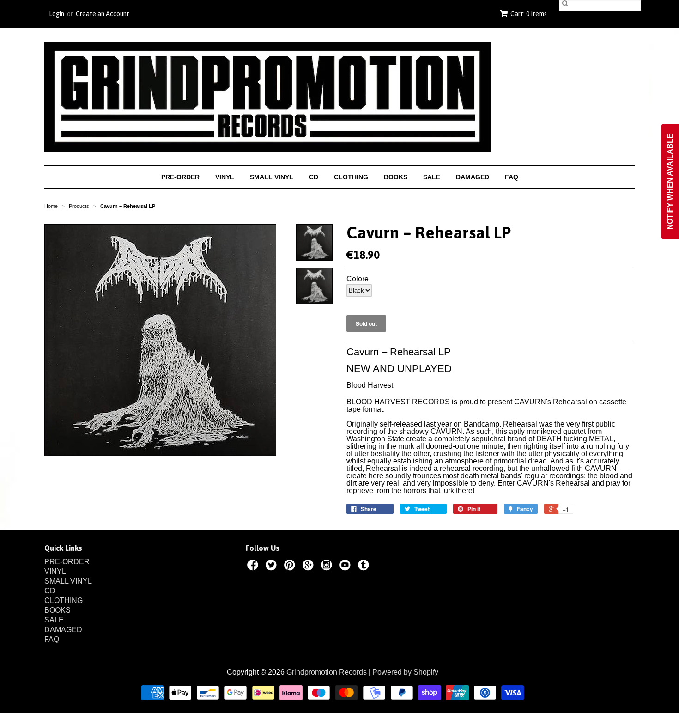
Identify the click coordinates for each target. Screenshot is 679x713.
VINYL (224, 177)
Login (56, 14)
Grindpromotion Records (326, 672)
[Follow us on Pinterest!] (291, 566)
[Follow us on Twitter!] (272, 566)
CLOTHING (351, 177)
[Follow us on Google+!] (309, 566)
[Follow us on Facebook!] (254, 566)
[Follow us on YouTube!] (346, 566)
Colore (357, 279)
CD (313, 177)
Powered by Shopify (405, 672)
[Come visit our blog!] (365, 566)
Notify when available (670, 182)
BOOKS (395, 177)
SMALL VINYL (271, 177)
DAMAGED (472, 177)
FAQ (511, 177)
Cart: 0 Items (528, 14)
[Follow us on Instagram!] (328, 566)
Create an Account (102, 14)
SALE (431, 177)
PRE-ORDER (180, 177)
